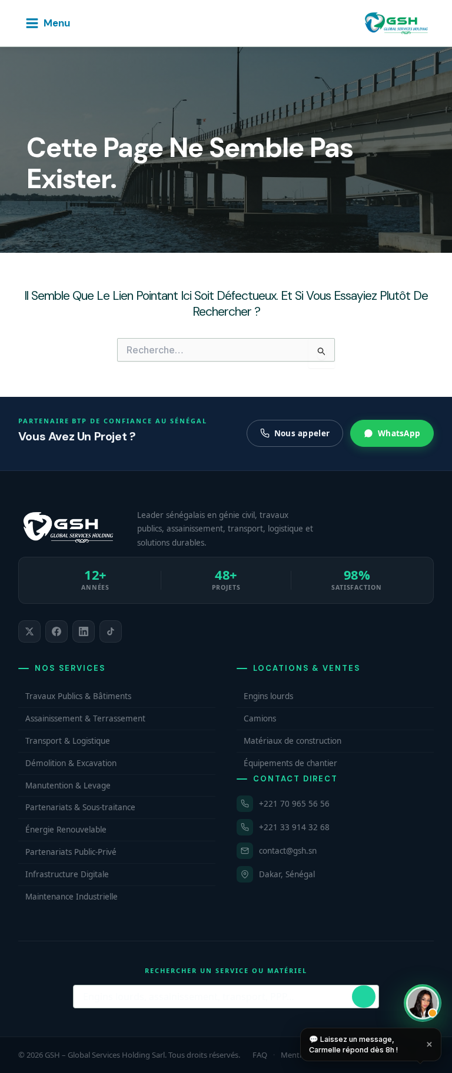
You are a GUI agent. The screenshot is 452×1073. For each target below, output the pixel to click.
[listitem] (29, 631)
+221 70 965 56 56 (294, 803)
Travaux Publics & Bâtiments (78, 696)
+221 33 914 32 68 (294, 827)
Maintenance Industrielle (71, 896)
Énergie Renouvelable (66, 829)
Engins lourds (268, 696)
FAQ (259, 1054)
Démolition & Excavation (71, 763)
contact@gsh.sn (288, 850)
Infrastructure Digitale (67, 874)
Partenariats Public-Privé (71, 852)
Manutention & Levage (68, 785)
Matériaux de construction (292, 741)
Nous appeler (302, 433)
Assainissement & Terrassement (85, 718)
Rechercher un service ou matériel (226, 970)
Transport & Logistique (67, 741)
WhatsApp (399, 433)
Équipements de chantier (290, 763)
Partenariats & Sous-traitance (80, 807)
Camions (260, 718)
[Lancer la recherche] (363, 996)
